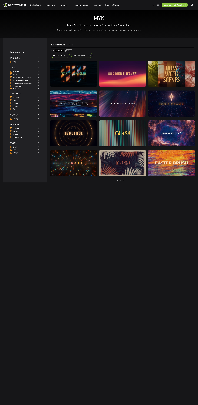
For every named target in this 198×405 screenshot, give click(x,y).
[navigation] (25, 102)
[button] (153, 5)
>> (124, 180)
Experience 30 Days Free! (175, 5)
